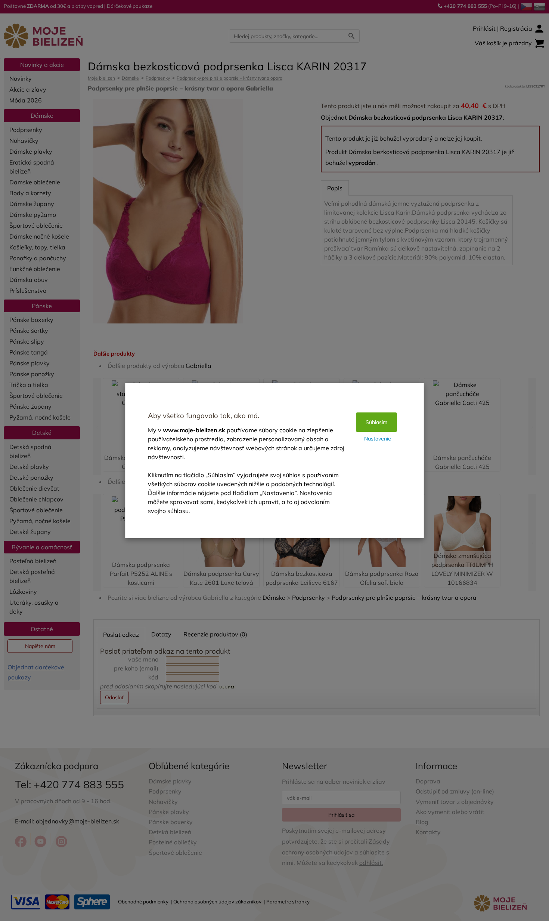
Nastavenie (377, 438)
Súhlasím (376, 422)
